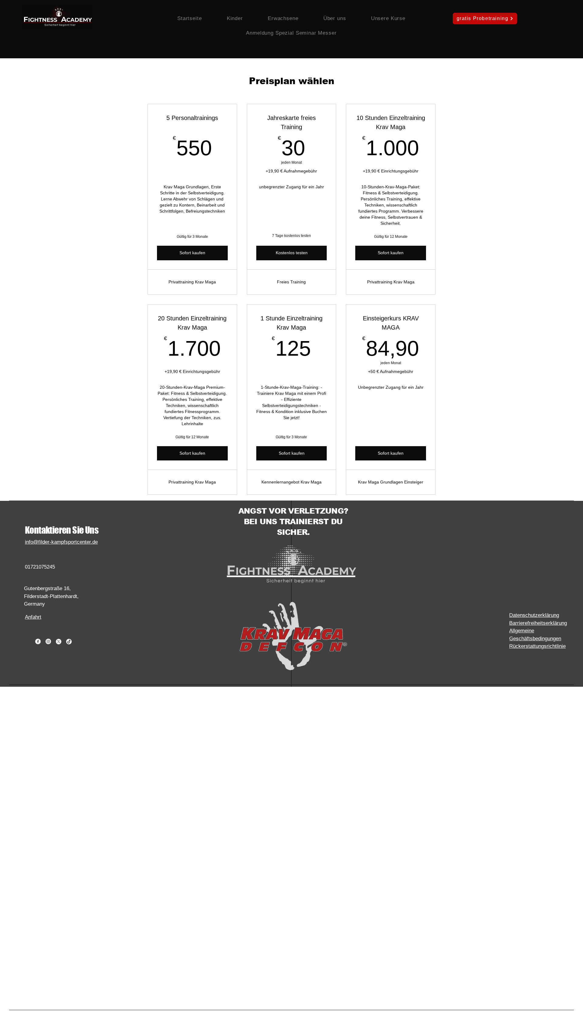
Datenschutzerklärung (534, 615)
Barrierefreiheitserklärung (538, 623)
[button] (235, 18)
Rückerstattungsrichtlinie (537, 646)
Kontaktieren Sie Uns (61, 530)
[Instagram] (48, 641)
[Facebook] (38, 641)
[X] (58, 641)
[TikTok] (69, 641)
